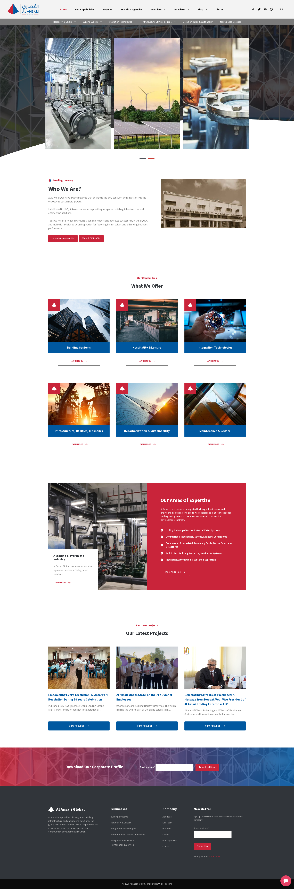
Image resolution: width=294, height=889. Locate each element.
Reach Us (179, 9)
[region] (147, 93)
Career (165, 834)
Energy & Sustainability (122, 840)
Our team (167, 822)
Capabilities (149, 278)
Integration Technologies (120, 21)
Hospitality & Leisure (62, 21)
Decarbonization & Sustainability (198, 21)
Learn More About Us (63, 238)
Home (63, 9)
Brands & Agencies (131, 9)
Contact (166, 846)
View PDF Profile (91, 238)
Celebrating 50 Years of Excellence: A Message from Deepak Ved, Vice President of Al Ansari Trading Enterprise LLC (215, 699)
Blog (200, 9)
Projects (107, 9)
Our (139, 278)
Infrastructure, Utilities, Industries (157, 21)
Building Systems (90, 21)
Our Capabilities (84, 9)
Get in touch (214, 856)
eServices (156, 9)
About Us (221, 9)
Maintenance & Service (230, 21)
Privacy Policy (169, 840)
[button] (281, 9)
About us (167, 816)
